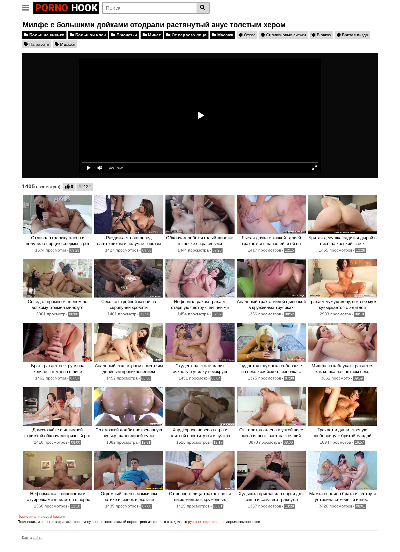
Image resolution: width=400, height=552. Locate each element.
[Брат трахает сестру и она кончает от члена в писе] (57, 342)
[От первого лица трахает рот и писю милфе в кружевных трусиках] (199, 470)
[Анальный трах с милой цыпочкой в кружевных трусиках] (271, 278)
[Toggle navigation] (27, 7)
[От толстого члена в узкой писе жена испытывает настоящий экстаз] (271, 406)
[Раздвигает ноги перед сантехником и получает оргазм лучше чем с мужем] (128, 214)
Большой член (90, 35)
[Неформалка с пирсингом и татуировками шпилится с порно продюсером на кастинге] (57, 470)
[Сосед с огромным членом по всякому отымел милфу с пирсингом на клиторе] (57, 278)
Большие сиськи (46, 35)
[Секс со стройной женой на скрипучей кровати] (128, 278)
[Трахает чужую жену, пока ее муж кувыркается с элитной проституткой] (342, 278)
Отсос (249, 35)
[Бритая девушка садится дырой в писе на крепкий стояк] (342, 214)
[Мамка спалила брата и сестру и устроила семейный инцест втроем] (342, 470)
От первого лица (188, 35)
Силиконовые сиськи (285, 35)
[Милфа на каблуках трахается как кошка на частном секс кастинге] (342, 342)
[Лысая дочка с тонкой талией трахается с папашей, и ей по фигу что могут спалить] (271, 214)
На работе (38, 44)
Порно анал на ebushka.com (41, 517)
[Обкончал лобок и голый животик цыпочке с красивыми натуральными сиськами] (199, 214)
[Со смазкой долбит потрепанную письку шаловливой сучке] (128, 406)
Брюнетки (126, 35)
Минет (154, 35)
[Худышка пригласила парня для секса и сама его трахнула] (271, 470)
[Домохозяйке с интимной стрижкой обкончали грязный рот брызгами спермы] (57, 406)
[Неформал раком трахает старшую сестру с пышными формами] (199, 278)
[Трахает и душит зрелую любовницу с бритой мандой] (342, 406)
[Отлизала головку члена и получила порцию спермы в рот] (57, 214)
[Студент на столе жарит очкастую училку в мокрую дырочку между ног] (199, 342)
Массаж (224, 35)
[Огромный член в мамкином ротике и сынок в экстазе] (128, 470)
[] (203, 8)
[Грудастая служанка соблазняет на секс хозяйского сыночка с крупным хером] (271, 342)
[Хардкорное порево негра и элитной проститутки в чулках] (199, 406)
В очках (323, 35)
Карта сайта (32, 538)
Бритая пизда (354, 35)
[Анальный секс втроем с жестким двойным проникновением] (128, 342)
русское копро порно (205, 522)
